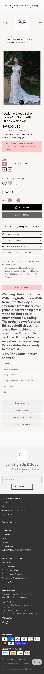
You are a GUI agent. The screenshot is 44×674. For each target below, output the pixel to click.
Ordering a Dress (22, 403)
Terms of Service (8, 659)
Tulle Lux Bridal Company (18, 663)
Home (9, 36)
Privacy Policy (22, 659)
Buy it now (22, 214)
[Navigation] (4, 23)
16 (4, 169)
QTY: (4, 200)
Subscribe (19, 487)
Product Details (22, 288)
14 (37, 164)
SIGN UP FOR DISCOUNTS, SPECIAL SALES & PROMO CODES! (20, 262)
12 (32, 164)
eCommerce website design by (13, 669)
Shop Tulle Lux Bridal (22, 417)
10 (26, 164)
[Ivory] (15, 183)
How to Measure (22, 410)
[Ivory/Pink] (10, 183)
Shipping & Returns (22, 424)
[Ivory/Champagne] (4, 183)
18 (10, 169)
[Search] (8, 23)
